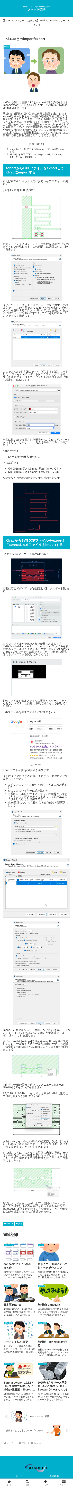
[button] (66, 829)
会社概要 (54, 1476)
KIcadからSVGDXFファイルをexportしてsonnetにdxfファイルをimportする (36, 155)
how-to (9, 1223)
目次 (32, 144)
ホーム (19, 1476)
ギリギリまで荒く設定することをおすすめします (35, 1145)
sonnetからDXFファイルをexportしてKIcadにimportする (37, 150)
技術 (20, 1223)
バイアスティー (52, 181)
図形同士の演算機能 (31, 1158)
